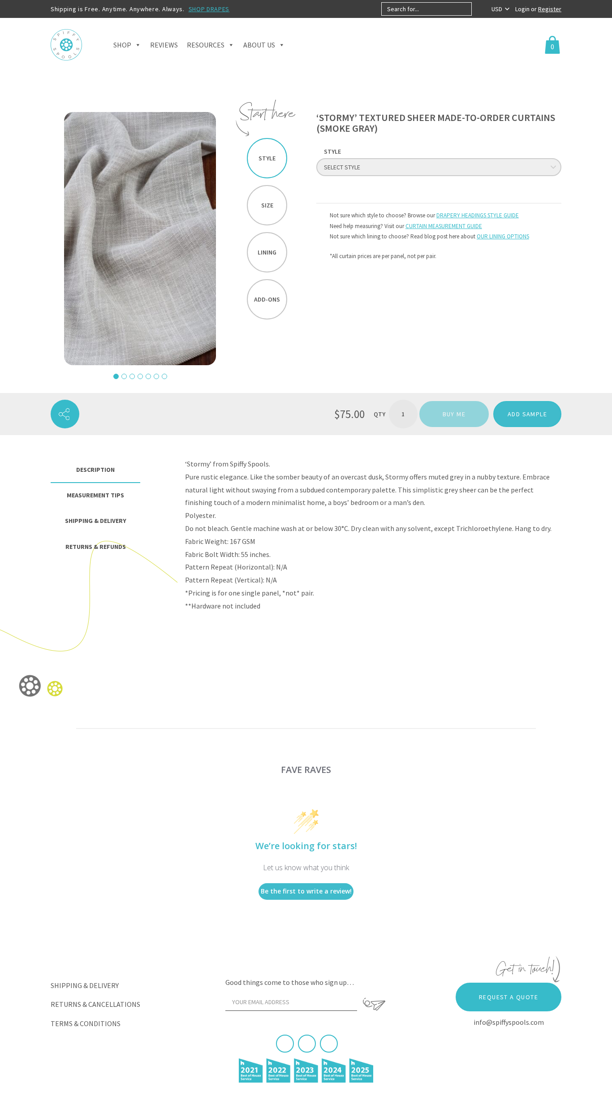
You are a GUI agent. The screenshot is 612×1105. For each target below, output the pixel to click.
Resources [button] (205, 44)
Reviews (164, 44)
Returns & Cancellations (95, 1004)
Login (523, 9)
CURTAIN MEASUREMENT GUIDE (443, 226)
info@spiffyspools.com (509, 1022)
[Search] (479, 9)
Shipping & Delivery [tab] (95, 521)
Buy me (454, 414)
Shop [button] (122, 44)
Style (267, 158)
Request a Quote (508, 997)
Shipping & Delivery (85, 985)
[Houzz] (329, 1044)
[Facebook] (285, 1044)
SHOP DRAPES (209, 9)
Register (549, 9)
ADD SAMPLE (527, 414)
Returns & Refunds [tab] (95, 547)
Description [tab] (95, 470)
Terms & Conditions (86, 1023)
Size (267, 205)
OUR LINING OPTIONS (503, 236)
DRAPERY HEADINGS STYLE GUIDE (477, 215)
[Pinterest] (307, 1044)
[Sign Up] (374, 1004)
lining (267, 252)
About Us (259, 44)
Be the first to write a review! (306, 891)
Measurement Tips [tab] (95, 495)
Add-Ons (267, 299)
